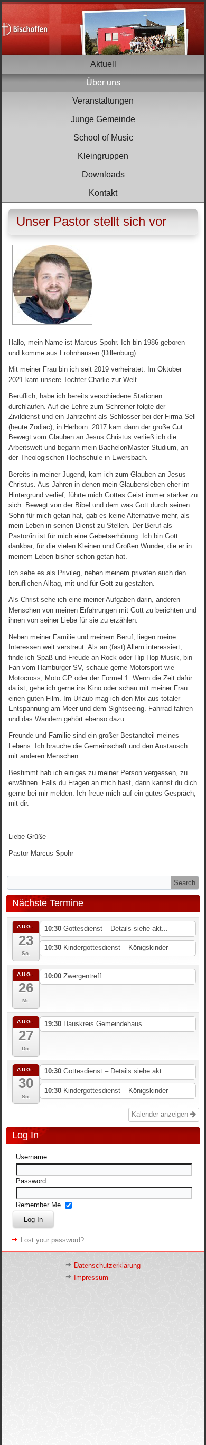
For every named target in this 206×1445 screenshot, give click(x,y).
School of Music (103, 137)
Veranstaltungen (103, 100)
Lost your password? (52, 1240)
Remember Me (38, 1205)
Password (31, 1181)
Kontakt (103, 192)
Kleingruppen (103, 156)
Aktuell (103, 63)
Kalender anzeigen (161, 1114)
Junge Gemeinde (103, 119)
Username (31, 1157)
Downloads (103, 174)
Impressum (91, 1277)
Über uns (103, 82)
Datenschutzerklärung (107, 1265)
